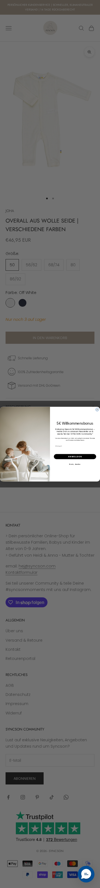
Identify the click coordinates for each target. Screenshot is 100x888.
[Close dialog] (97, 409)
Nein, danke (75, 464)
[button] (86, 874)
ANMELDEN (75, 456)
